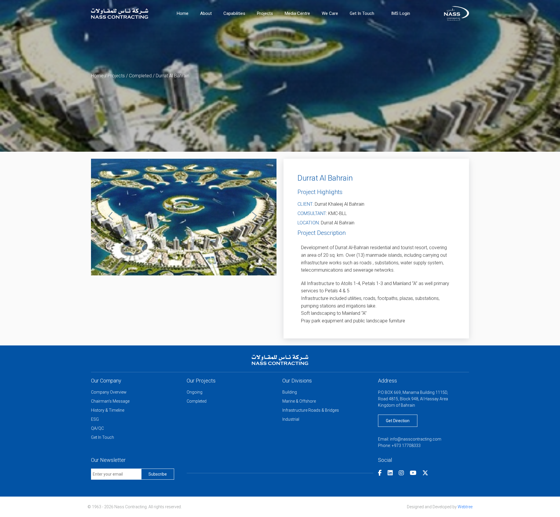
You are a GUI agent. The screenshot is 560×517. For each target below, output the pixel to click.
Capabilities (234, 13)
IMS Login (400, 13)
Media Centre (297, 13)
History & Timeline (107, 410)
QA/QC (97, 428)
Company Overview (109, 392)
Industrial (290, 419)
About (206, 13)
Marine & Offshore (299, 401)
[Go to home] (119, 13)
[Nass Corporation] (456, 13)
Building (289, 392)
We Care (330, 13)
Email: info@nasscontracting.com (409, 439)
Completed (140, 75)
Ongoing (194, 392)
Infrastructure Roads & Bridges (310, 410)
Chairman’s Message (110, 401)
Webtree (465, 506)
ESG (95, 419)
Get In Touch (362, 13)
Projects (265, 13)
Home (182, 13)
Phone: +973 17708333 (399, 445)
